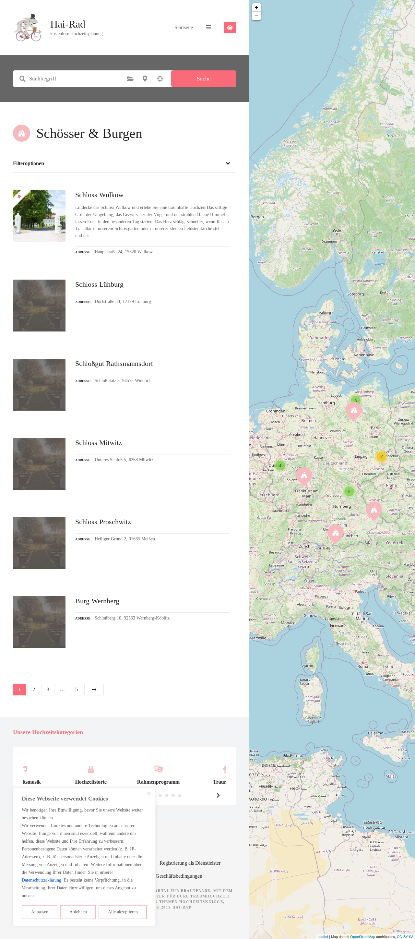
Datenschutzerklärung (41, 880)
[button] (218, 795)
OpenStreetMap (362, 936)
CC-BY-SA (405, 936)
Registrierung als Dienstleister (190, 863)
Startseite (183, 27)
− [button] (256, 15)
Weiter (94, 689)
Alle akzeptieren (123, 911)
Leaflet (322, 936)
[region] (84, 857)
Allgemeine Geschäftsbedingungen (166, 876)
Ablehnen (78, 911)
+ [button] (256, 7)
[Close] (149, 793)
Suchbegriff (22, 79)
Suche (204, 79)
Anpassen (39, 911)
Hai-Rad (67, 24)
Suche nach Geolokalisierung (159, 79)
